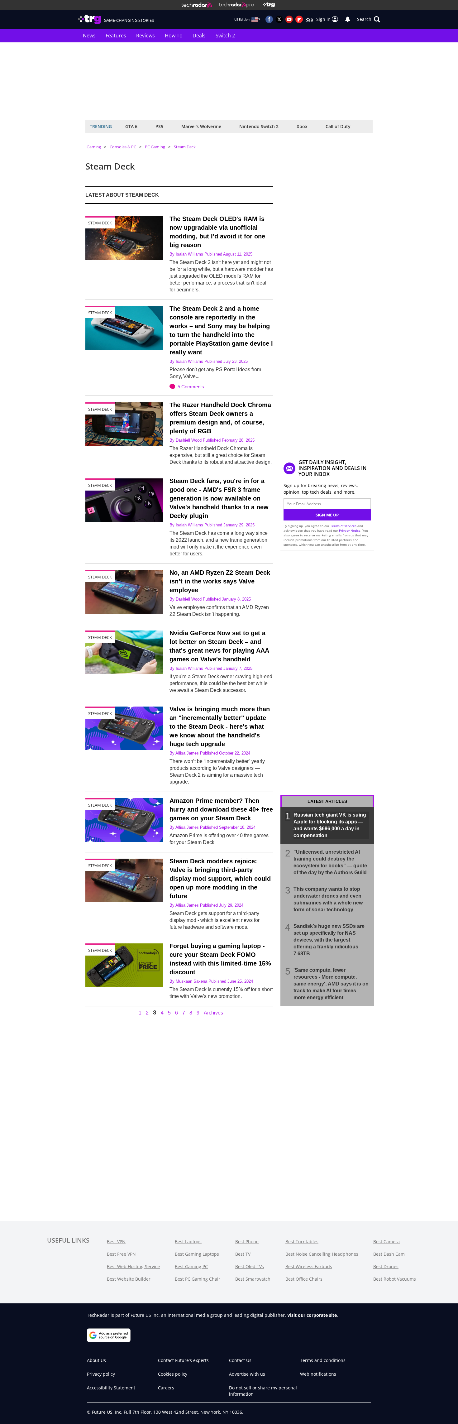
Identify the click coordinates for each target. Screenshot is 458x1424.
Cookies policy (172, 1374)
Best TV (242, 1254)
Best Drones (385, 1266)
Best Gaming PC (191, 1266)
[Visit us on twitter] (279, 19)
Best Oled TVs (249, 1266)
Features (116, 35)
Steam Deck (185, 147)
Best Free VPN (121, 1254)
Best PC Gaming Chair (197, 1279)
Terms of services (343, 526)
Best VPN (116, 1241)
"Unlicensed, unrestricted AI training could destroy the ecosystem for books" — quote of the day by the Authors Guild (330, 862)
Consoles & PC (123, 147)
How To (174, 35)
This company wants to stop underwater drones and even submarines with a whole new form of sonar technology (328, 899)
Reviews (145, 35)
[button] (368, 19)
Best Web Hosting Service (133, 1266)
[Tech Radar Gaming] (266, 4)
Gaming (94, 147)
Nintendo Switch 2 (259, 126)
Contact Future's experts (183, 1360)
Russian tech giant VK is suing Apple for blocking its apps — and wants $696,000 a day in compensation (329, 825)
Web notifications (318, 1374)
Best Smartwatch (252, 1279)
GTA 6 (131, 126)
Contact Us (240, 1360)
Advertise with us (247, 1374)
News (89, 35)
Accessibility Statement (111, 1388)
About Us (96, 1360)
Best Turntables (301, 1241)
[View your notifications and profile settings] (347, 19)
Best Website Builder (128, 1279)
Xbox (302, 126)
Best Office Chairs (303, 1279)
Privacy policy (101, 1374)
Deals (199, 35)
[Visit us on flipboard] (299, 19)
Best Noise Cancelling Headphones (321, 1254)
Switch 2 (225, 35)
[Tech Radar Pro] (234, 4)
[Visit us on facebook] (269, 19)
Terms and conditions (323, 1360)
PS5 (159, 126)
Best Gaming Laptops (197, 1254)
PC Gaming (155, 147)
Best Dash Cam (389, 1254)
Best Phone (247, 1241)
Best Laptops (188, 1241)
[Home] (196, 4)
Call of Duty (338, 126)
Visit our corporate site (312, 1315)
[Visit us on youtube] (289, 19)
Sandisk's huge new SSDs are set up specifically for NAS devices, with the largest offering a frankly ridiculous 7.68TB (329, 939)
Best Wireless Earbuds (308, 1266)
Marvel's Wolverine (201, 126)
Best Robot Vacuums (394, 1279)
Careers (166, 1388)
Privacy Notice (349, 530)
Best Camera (386, 1241)
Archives (213, 1012)
